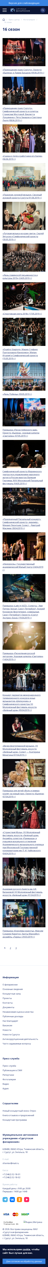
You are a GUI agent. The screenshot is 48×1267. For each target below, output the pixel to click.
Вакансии (7, 1025)
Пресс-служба (9, 1065)
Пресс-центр (14, 19)
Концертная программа (15, 1120)
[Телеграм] (5, 1199)
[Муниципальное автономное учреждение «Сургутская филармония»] (20, 10)
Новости (7, 1030)
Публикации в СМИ (12, 1070)
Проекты (7, 998)
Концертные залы (12, 993)
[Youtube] (26, 1199)
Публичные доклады (13, 1016)
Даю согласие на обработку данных (24, 1261)
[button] (42, 10)
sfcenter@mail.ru (11, 1163)
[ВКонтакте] (12, 1199)
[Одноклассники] (19, 1199)
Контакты (8, 1002)
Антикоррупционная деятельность (20, 1039)
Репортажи (8, 1075)
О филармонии (10, 984)
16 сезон (8, 22)
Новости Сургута (11, 1034)
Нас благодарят (10, 1021)
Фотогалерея (29, 19)
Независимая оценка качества (18, 1011)
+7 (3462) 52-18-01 (11, 1174)
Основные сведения (13, 989)
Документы (8, 1007)
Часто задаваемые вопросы (17, 1043)
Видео (6, 1084)
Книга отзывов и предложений (18, 1115)
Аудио (6, 1088)
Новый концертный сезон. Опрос (19, 1110)
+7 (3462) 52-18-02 (11, 1177)
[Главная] (4, 20)
